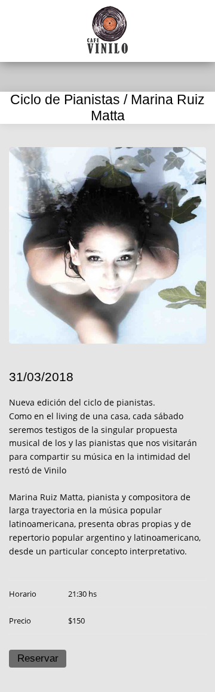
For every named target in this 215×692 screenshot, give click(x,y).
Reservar (38, 658)
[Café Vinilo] (107, 30)
